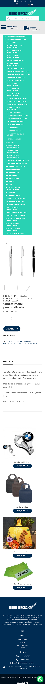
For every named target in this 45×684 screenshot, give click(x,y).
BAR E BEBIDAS (10, 42)
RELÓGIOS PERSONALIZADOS (16, 212)
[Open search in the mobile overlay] (22, 18)
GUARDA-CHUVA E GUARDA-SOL (17, 160)
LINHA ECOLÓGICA (12, 172)
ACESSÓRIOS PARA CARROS (15, 36)
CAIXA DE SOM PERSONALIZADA (17, 71)
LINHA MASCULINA (12, 178)
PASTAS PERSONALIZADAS (15, 201)
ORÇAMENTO (12, 329)
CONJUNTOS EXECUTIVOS (14, 122)
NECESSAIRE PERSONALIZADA (16, 198)
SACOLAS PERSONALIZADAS (15, 216)
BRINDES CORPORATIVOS (14, 68)
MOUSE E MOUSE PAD (13, 195)
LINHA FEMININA (11, 175)
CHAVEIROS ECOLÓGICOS (14, 113)
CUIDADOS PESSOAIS (13, 139)
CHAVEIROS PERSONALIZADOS (16, 116)
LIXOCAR (8, 184)
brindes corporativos (17, 341)
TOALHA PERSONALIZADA (14, 234)
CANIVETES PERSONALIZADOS (16, 98)
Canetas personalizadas (28, 343)
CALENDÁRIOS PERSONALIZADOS (17, 74)
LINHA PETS (9, 181)
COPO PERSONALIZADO (14, 131)
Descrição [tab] (8, 361)
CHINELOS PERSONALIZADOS (16, 119)
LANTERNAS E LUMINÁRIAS (15, 166)
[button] (17, 4)
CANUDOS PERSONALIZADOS (16, 101)
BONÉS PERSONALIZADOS (14, 60)
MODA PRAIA (10, 192)
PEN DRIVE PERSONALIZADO (15, 204)
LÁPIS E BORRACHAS (12, 169)
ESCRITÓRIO (9, 142)
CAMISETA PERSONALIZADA (15, 77)
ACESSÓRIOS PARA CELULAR (15, 39)
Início (6, 296)
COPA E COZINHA (11, 128)
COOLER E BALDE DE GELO (15, 125)
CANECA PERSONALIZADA (14, 80)
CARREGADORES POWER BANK (16, 104)
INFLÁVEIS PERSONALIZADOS (16, 163)
